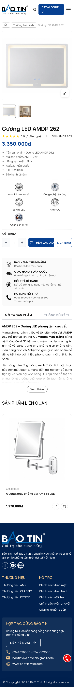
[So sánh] (55, 506)
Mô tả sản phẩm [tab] (18, 315)
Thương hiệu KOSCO (16, 597)
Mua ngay (64, 242)
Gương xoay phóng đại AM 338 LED (30, 494)
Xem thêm (37, 389)
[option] (9, 111)
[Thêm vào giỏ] (64, 506)
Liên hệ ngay (20, 643)
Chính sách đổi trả (51, 597)
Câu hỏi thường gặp (52, 609)
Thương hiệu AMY (23, 25)
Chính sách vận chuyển (55, 603)
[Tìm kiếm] (35, 9)
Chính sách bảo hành (53, 591)
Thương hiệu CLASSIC (17, 591)
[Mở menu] (68, 9)
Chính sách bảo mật (53, 585)
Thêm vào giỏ (44, 242)
